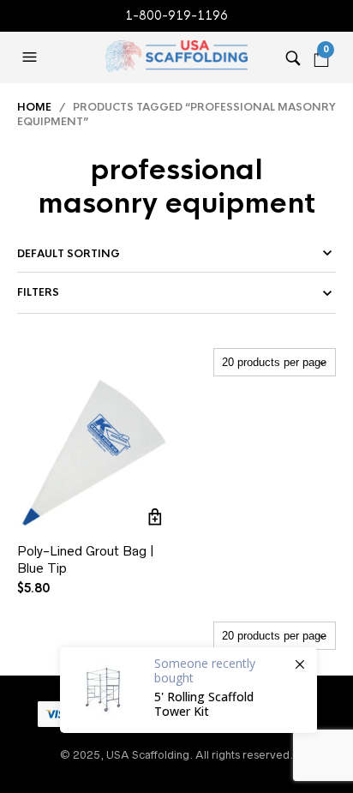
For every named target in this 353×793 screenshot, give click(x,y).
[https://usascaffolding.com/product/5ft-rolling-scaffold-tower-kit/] (188, 690)
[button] (31, 57)
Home (34, 107)
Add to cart (156, 517)
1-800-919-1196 (176, 15)
